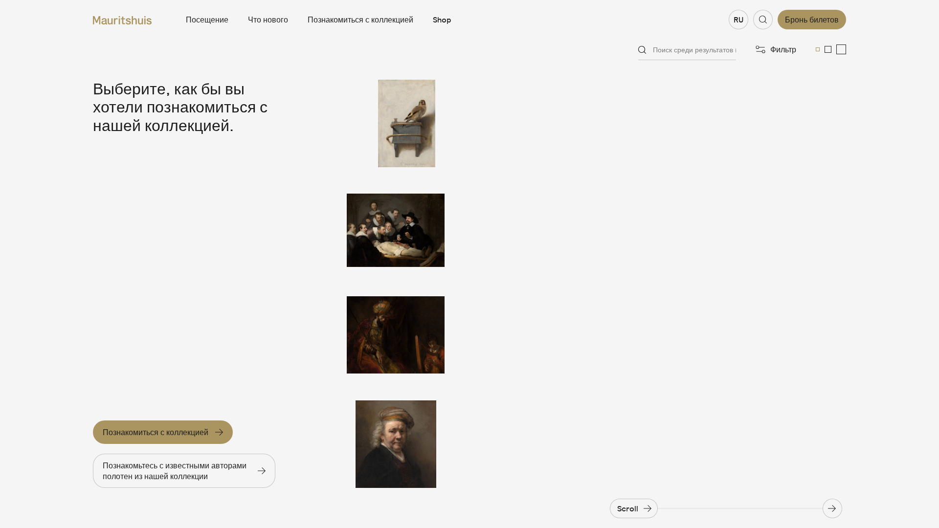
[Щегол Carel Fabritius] (396, 123)
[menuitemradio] (818, 49)
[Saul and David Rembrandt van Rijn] (396, 337)
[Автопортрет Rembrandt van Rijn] (396, 444)
